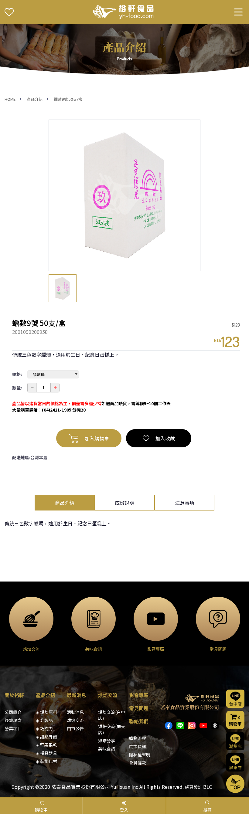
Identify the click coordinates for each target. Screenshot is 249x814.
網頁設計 (193, 787)
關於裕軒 (14, 695)
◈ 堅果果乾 (46, 745)
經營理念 (13, 720)
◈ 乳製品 (44, 720)
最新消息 (76, 695)
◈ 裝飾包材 (46, 761)
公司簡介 (13, 712)
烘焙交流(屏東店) (111, 729)
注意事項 (184, 502)
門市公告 (75, 728)
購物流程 (137, 738)
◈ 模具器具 (46, 753)
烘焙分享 (106, 741)
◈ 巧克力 (44, 728)
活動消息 (75, 712)
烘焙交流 (75, 720)
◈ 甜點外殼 (46, 737)
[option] (124, 195)
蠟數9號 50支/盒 (68, 99)
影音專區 (138, 695)
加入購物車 (97, 438)
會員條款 (137, 763)
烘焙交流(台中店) (111, 715)
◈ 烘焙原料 (46, 712)
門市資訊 (137, 746)
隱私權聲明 (139, 754)
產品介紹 (35, 99)
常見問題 (138, 708)
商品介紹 (64, 502)
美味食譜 (106, 749)
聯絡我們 (138, 721)
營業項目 (13, 728)
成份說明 (124, 502)
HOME (10, 99)
